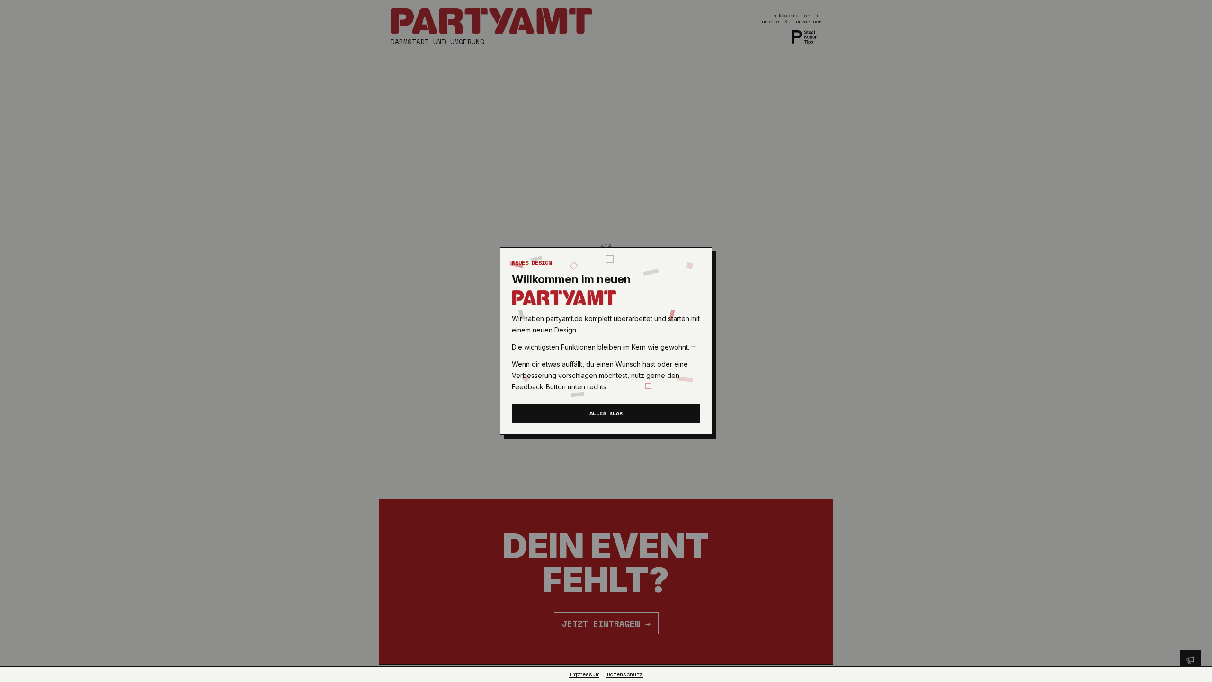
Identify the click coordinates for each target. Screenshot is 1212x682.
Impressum (584, 674)
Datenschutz (624, 674)
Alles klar (606, 413)
